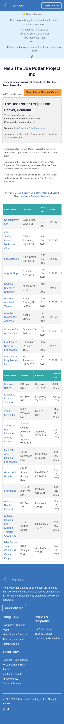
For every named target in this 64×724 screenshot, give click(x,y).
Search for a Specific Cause (42, 92)
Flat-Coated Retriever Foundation (10, 346)
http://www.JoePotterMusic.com (29, 128)
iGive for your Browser (14, 634)
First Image (10, 491)
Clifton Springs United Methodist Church (9, 240)
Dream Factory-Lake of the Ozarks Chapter (36, 193)
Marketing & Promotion (47, 638)
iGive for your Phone (13, 639)
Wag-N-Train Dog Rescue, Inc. (11, 360)
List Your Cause (43, 629)
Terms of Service (11, 683)
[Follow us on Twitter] (3, 709)
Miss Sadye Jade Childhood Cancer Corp (10, 550)
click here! (18, 137)
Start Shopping (10, 644)
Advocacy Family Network (9, 505)
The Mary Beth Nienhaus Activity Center (9, 433)
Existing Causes (43, 633)
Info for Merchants (12, 674)
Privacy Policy (10, 678)
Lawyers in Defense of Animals (35, 196)
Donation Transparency (15, 660)
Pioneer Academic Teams (9, 302)
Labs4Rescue (12, 259)
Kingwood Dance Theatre (9, 398)
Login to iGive (51, 5)
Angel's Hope (11, 273)
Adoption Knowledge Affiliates (10, 317)
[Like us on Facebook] (8, 709)
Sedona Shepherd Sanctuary (9, 288)
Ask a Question (14, 607)
